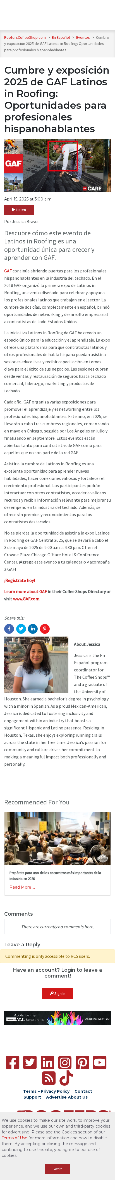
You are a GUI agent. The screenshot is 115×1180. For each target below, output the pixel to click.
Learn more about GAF (25, 591)
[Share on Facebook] (9, 629)
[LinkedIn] (47, 1062)
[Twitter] (30, 1062)
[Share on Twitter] (21, 629)
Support (32, 1097)
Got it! (57, 1168)
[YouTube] (99, 1062)
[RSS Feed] (49, 1078)
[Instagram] (64, 1062)
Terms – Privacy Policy (46, 1091)
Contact (83, 1091)
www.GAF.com (26, 598)
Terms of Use (14, 1137)
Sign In (59, 993)
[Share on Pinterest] (45, 629)
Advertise (56, 1097)
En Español (61, 37)
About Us (78, 1097)
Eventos (83, 37)
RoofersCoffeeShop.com (25, 37)
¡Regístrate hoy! (19, 580)
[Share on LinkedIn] (33, 629)
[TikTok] (66, 1078)
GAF (8, 271)
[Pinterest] (82, 1062)
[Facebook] (12, 1062)
